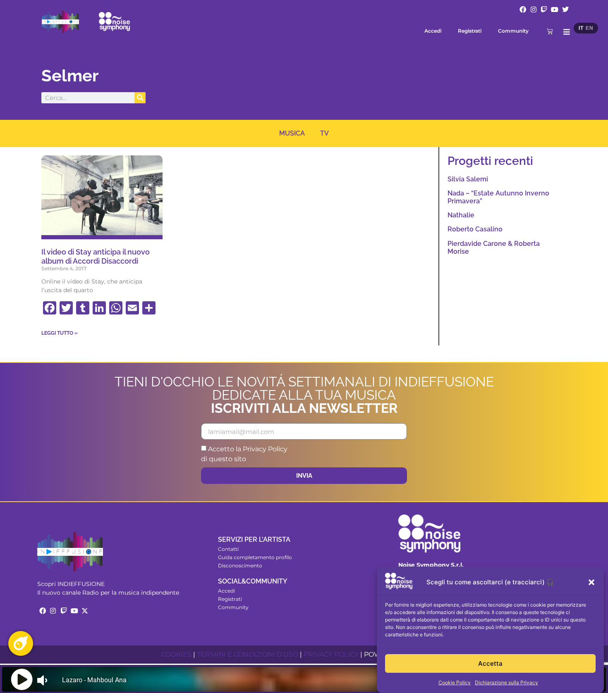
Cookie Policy (454, 682)
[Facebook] (522, 9)
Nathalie (461, 215)
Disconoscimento (240, 565)
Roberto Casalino (475, 229)
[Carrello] (550, 31)
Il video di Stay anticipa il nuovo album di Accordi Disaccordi (95, 256)
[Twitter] (565, 9)
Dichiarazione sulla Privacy (506, 682)
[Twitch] (544, 9)
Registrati (469, 31)
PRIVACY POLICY (331, 654)
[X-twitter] (84, 610)
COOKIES (176, 654)
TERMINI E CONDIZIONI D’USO (247, 654)
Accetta (490, 663)
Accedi (432, 31)
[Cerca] (140, 97)
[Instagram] (533, 9)
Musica (292, 133)
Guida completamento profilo (255, 557)
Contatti (228, 549)
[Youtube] (554, 9)
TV (324, 133)
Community (513, 31)
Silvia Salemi (468, 179)
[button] (591, 582)
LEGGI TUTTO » (59, 333)
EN (589, 28)
